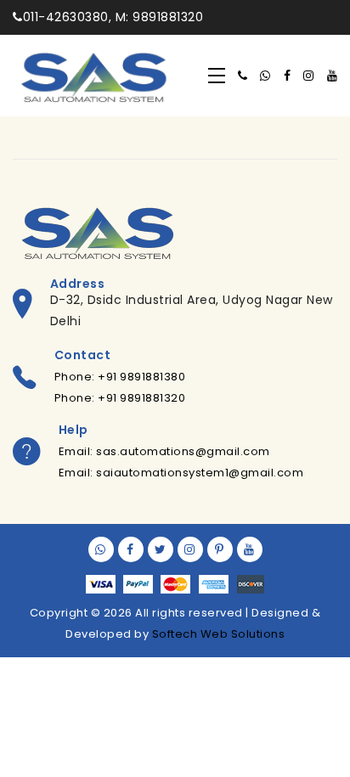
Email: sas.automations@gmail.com (164, 451)
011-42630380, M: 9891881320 (113, 16)
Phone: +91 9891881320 (120, 398)
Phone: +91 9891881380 (120, 377)
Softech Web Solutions (218, 634)
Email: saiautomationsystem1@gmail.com (181, 473)
